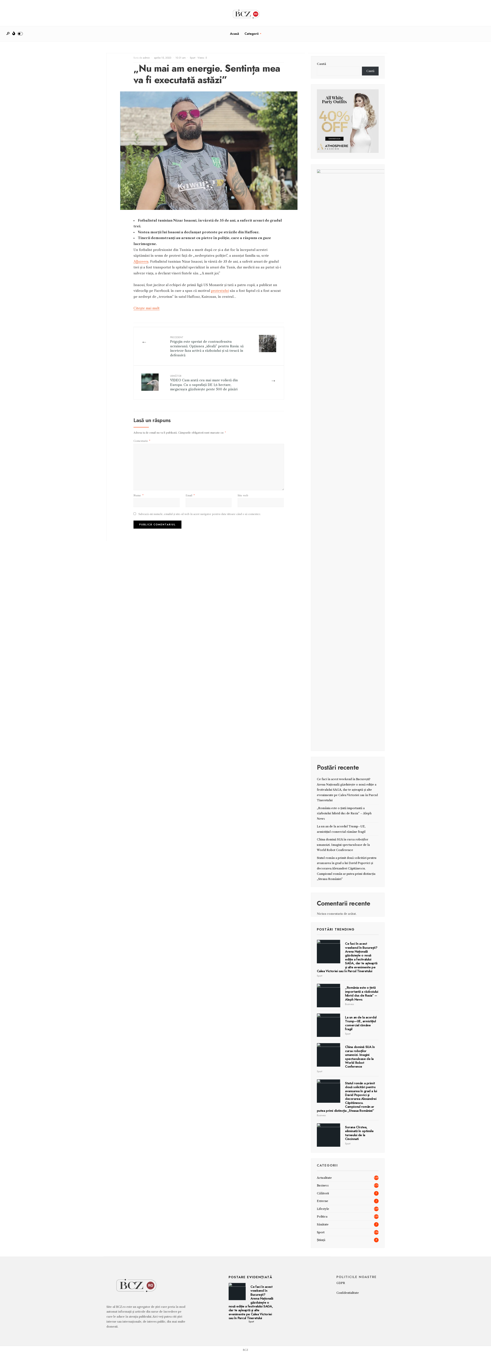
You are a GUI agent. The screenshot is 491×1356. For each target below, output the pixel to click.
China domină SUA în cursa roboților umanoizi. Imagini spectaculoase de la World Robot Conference (343, 845)
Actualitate (324, 1178)
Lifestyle (323, 1209)
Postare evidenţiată (250, 1277)
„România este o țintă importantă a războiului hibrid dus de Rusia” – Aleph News (344, 813)
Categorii (252, 33)
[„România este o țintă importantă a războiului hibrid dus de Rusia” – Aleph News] (328, 995)
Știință (321, 1240)
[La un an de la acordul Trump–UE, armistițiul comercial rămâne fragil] (328, 1025)
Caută (321, 64)
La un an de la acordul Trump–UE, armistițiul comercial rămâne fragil (360, 1023)
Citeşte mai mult (146, 308)
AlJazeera (140, 261)
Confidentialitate (347, 1293)
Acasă (234, 33)
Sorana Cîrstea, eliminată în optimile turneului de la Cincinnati (359, 1133)
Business (349, 1004)
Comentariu (141, 440)
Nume (138, 495)
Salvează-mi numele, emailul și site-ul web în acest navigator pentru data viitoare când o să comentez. (199, 514)
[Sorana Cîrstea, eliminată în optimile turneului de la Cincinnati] (328, 1135)
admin (146, 58)
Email (190, 495)
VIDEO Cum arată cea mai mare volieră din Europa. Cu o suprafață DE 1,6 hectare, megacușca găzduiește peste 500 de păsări (204, 382)
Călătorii (323, 1193)
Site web (243, 495)
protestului (220, 291)
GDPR (340, 1283)
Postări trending (336, 929)
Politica (322, 1216)
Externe (322, 1201)
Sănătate (323, 1224)
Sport (192, 58)
